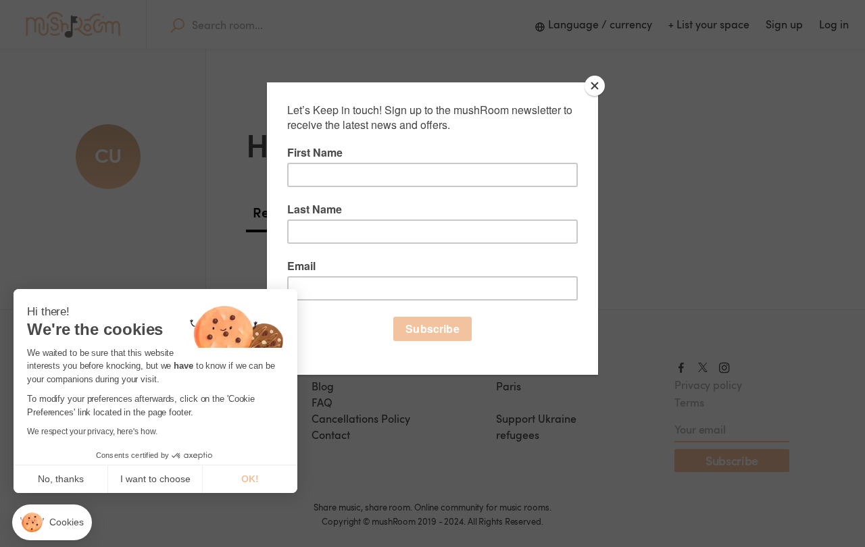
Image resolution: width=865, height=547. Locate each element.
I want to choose (155, 478)
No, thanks (61, 478)
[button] (52, 522)
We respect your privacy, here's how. (92, 431)
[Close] (595, 86)
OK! (250, 478)
